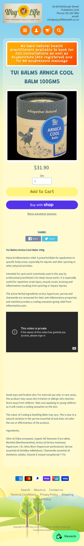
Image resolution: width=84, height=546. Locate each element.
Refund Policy (42, 499)
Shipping (67, 494)
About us (40, 490)
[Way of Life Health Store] (22, 13)
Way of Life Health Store (41, 526)
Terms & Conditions (23, 494)
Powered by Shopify (42, 530)
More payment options (42, 214)
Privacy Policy (49, 494)
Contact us (56, 490)
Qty (42, 176)
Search (25, 490)
